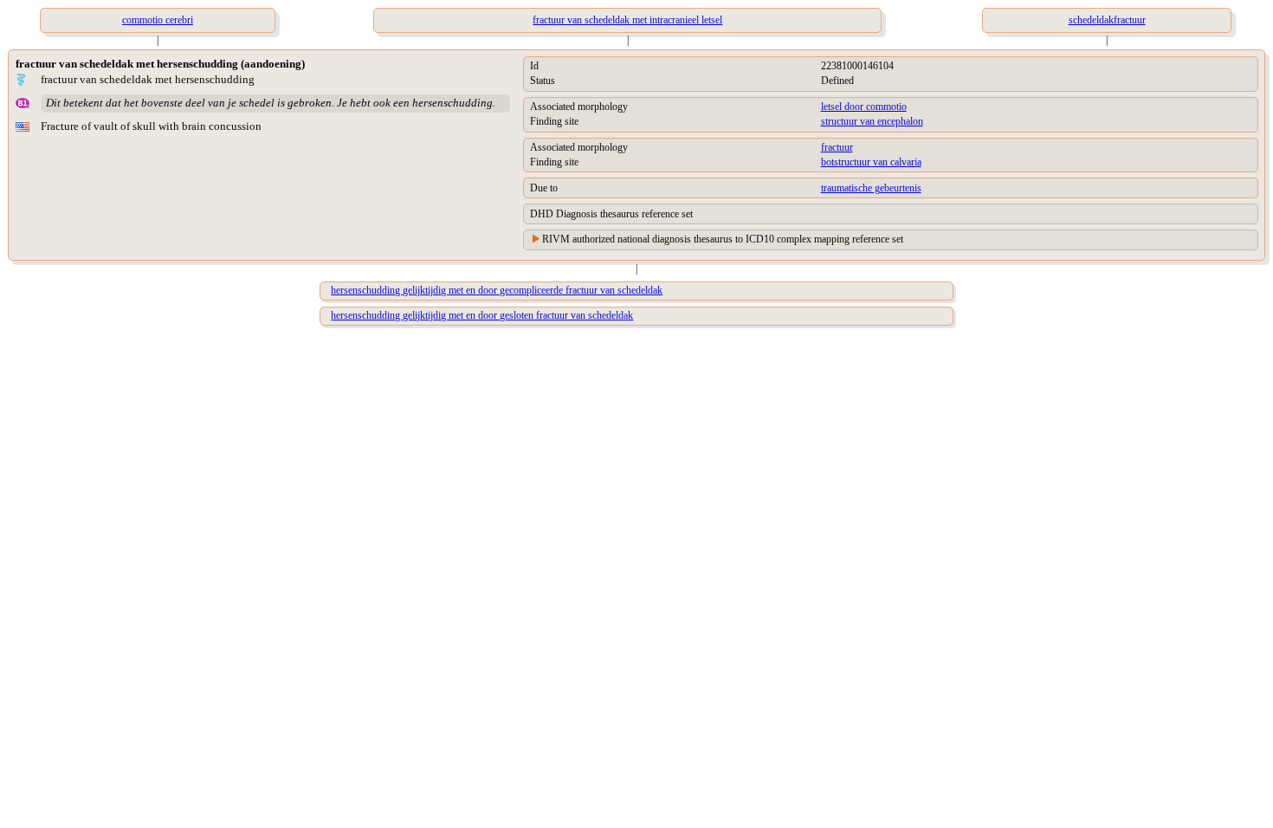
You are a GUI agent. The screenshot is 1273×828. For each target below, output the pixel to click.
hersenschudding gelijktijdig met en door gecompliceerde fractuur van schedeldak (496, 290)
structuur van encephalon (872, 121)
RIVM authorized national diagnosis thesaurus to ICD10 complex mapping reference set (722, 239)
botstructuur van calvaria (871, 162)
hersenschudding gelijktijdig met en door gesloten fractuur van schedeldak (482, 315)
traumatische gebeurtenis (871, 188)
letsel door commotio (864, 106)
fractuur (837, 147)
